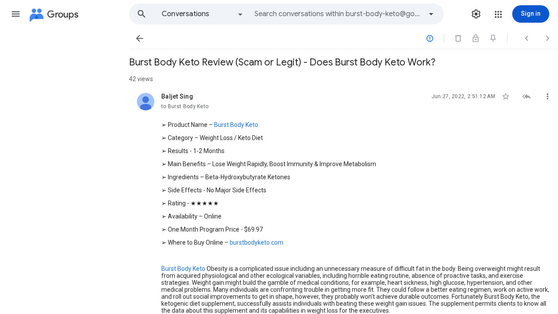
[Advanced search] (431, 14)
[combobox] (338, 14)
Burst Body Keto (236, 124)
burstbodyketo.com (256, 242)
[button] (15, 13)
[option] (203, 14)
